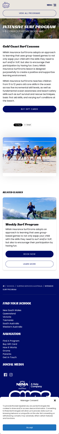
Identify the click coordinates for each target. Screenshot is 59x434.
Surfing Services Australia (30, 286)
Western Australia (12, 326)
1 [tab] (16, 141)
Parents (7, 354)
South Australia (11, 323)
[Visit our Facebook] (5, 374)
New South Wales (12, 310)
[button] (55, 400)
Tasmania (8, 320)
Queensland (9, 313)
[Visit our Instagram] (11, 374)
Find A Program (11, 340)
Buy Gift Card (10, 344)
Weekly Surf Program (22, 224)
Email (28, 125)
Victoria (7, 316)
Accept (29, 427)
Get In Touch (10, 357)
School (11, 286)
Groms (6, 350)
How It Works (10, 347)
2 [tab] (42, 141)
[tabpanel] (29, 155)
